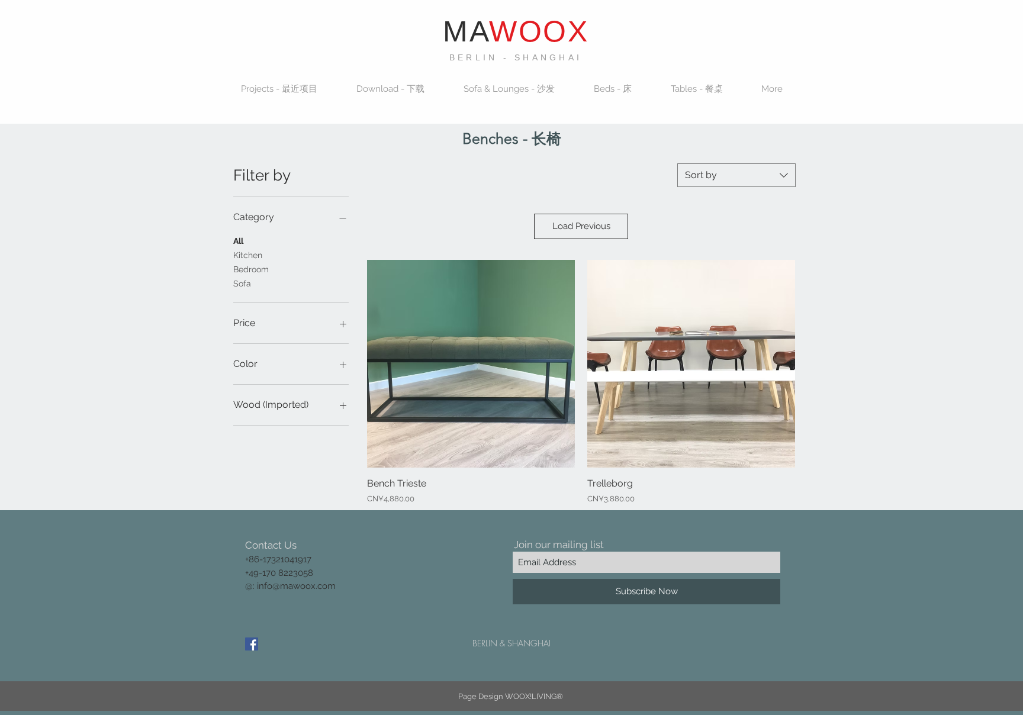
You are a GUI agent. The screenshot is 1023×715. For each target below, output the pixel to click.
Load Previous (581, 226)
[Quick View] (471, 364)
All (238, 241)
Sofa (242, 283)
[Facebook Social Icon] (251, 643)
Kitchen (247, 255)
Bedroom (251, 269)
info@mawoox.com (296, 586)
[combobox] (736, 175)
